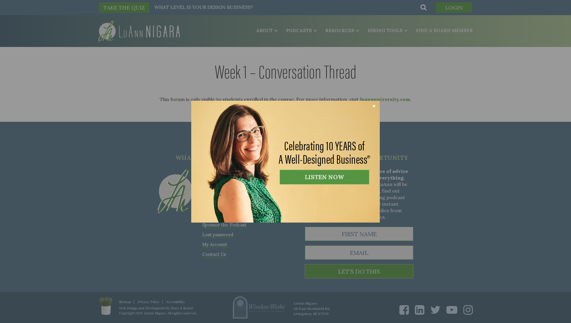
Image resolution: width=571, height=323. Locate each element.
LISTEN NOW (324, 177)
